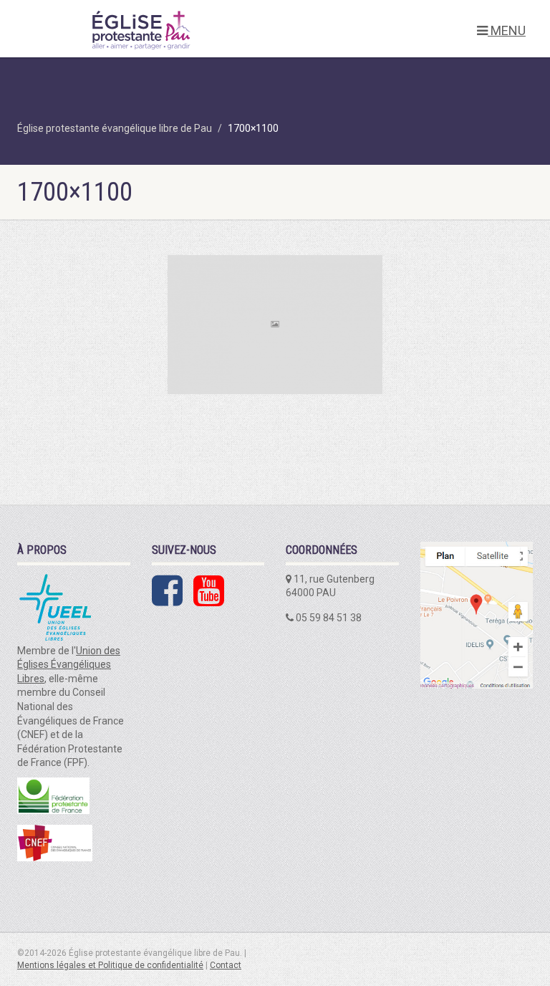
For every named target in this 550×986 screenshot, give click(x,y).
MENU (507, 30)
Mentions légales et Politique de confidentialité (110, 965)
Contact (225, 965)
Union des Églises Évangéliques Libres (68, 664)
